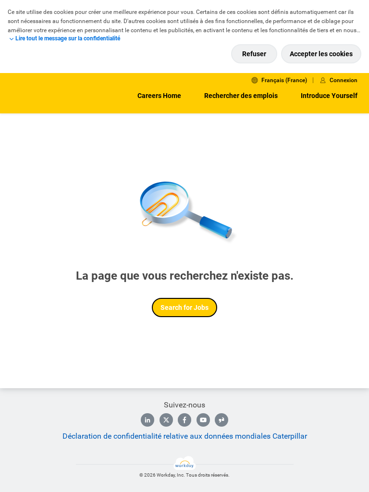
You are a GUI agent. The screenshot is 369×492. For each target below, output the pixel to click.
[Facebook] (184, 420)
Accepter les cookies (321, 54)
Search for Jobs (184, 307)
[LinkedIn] (147, 420)
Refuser (254, 54)
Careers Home (159, 95)
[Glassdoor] (221, 420)
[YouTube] (203, 420)
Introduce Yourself (329, 95)
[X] (166, 420)
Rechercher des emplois (241, 95)
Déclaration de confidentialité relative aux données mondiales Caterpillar (184, 436)
